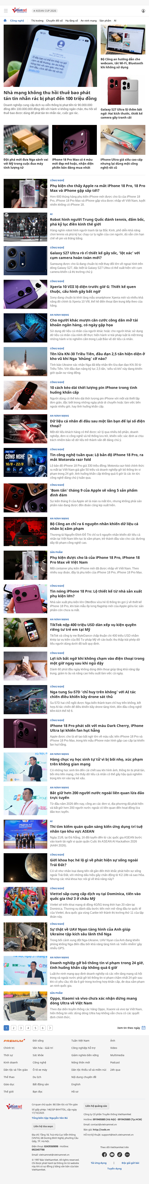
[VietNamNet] (5, 20)
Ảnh (112, 1040)
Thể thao (9, 1077)
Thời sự (8, 1055)
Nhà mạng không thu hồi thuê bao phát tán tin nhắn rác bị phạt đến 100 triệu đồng (50, 95)
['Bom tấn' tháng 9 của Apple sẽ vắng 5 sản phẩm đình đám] (25, 498)
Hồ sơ (74, 1091)
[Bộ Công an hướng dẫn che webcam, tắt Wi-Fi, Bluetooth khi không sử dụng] (123, 39)
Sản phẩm (105, 20)
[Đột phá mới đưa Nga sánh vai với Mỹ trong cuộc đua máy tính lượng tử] (26, 140)
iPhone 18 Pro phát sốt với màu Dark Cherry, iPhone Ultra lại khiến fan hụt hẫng (96, 728)
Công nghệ (17, 20)
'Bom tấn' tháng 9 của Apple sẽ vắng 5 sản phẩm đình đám (94, 492)
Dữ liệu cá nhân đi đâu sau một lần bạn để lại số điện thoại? (97, 423)
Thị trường (37, 20)
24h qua (115, 1069)
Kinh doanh (11, 1062)
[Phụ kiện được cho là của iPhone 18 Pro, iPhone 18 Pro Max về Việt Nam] (25, 565)
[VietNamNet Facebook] (104, 1156)
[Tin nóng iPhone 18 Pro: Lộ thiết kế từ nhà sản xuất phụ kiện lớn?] (25, 598)
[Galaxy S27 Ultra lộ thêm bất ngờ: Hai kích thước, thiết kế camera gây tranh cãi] (123, 90)
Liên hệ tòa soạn (43, 1126)
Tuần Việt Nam (80, 1040)
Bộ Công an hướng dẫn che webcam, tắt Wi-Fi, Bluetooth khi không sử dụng (122, 63)
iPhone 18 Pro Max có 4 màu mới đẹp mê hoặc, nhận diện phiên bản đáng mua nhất (73, 164)
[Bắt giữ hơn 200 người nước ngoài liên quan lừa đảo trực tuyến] (25, 800)
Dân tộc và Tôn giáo (16, 1069)
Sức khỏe (38, 1055)
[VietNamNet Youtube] (112, 1156)
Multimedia (117, 1055)
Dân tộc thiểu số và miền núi (88, 1069)
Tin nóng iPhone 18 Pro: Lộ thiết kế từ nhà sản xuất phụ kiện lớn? (96, 593)
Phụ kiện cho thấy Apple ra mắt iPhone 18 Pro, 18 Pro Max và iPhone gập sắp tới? (97, 188)
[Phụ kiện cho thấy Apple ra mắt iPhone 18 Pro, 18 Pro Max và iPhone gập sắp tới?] (25, 193)
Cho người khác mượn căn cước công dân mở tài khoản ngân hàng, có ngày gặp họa (94, 322)
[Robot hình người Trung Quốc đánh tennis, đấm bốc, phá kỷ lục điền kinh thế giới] (25, 227)
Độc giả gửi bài (130, 1163)
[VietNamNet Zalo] (127, 1156)
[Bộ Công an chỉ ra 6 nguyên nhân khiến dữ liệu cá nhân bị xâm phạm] (25, 531)
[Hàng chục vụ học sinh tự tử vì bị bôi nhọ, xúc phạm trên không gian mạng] (25, 767)
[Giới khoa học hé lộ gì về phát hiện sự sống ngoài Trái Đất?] (25, 867)
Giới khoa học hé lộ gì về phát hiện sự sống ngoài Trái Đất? (94, 862)
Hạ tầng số (71, 20)
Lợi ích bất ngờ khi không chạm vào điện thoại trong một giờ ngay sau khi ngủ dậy (97, 661)
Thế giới (9, 1091)
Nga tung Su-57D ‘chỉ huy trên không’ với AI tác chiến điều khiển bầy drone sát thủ (93, 694)
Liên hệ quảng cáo (96, 1105)
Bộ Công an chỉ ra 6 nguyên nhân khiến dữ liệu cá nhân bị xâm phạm (94, 526)
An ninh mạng (89, 20)
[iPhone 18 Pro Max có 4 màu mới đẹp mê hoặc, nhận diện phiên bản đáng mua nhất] (74, 140)
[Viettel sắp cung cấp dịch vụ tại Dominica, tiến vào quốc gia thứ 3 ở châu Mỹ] (25, 901)
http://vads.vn (101, 1129)
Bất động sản (41, 1084)
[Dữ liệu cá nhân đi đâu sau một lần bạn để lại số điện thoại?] (25, 428)
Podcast (115, 1062)
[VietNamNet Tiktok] (119, 1156)
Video (113, 1048)
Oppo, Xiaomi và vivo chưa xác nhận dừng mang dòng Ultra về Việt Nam (93, 1000)
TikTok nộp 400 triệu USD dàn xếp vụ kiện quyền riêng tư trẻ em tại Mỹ (93, 627)
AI (115, 20)
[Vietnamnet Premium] (14, 1042)
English (75, 1084)
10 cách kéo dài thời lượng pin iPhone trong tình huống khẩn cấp (93, 390)
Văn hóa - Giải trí (43, 1048)
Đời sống (38, 1040)
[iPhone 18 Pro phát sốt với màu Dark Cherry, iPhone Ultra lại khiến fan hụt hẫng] (25, 733)
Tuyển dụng (114, 1168)
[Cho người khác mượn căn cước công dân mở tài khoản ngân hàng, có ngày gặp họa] (25, 327)
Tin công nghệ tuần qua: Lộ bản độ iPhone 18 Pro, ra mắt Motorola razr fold (96, 457)
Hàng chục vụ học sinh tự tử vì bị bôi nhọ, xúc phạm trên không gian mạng (96, 762)
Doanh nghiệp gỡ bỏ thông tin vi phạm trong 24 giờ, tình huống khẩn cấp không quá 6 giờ (97, 965)
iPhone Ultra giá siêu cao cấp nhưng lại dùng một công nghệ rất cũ (121, 164)
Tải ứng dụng (98, 1163)
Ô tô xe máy (40, 1069)
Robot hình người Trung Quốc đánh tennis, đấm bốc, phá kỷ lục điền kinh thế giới (97, 222)
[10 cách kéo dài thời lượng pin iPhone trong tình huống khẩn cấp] (25, 395)
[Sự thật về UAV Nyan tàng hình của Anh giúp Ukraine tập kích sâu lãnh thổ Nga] (25, 937)
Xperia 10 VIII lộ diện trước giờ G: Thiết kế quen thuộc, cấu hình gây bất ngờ (93, 289)
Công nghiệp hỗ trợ (83, 1048)
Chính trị (9, 1048)
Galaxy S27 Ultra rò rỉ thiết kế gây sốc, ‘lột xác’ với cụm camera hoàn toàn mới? (95, 255)
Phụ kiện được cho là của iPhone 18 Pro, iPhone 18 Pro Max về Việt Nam (95, 560)
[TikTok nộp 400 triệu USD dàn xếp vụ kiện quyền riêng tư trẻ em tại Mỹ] (25, 632)
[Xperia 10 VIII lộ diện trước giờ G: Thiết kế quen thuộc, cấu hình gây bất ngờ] (25, 294)
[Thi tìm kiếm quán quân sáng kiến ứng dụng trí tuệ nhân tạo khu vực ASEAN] (25, 834)
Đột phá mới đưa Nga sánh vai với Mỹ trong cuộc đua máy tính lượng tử (26, 164)
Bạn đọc (38, 1091)
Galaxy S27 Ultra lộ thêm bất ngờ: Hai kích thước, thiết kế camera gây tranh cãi (121, 113)
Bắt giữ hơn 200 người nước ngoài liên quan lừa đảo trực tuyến (97, 795)
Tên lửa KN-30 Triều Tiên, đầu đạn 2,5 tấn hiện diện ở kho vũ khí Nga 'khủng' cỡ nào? (97, 356)
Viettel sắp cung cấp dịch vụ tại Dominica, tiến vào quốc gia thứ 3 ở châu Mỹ (95, 896)
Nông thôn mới (80, 1062)
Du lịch (37, 1077)
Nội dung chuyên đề (83, 1077)
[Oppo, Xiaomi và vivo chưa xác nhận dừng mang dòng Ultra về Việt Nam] (25, 1006)
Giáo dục (9, 1084)
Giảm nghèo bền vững (85, 1055)
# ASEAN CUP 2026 (44, 10)
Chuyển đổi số (54, 20)
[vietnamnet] (20, 13)
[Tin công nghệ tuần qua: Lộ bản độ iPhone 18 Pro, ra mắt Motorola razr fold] (25, 462)
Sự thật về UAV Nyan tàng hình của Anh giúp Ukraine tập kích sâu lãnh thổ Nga (90, 931)
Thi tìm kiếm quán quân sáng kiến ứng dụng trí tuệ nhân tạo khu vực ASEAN (96, 829)
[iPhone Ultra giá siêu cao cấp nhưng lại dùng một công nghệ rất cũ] (122, 140)
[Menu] (6, 11)
